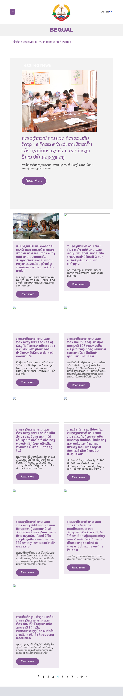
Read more (27, 294)
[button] (12, 12)
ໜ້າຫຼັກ (16, 42)
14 (82, 677)
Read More (34, 180)
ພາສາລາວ (104, 11)
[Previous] (18, 102)
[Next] (100, 102)
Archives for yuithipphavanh (41, 42)
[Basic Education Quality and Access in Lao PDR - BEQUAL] (61, 12)
